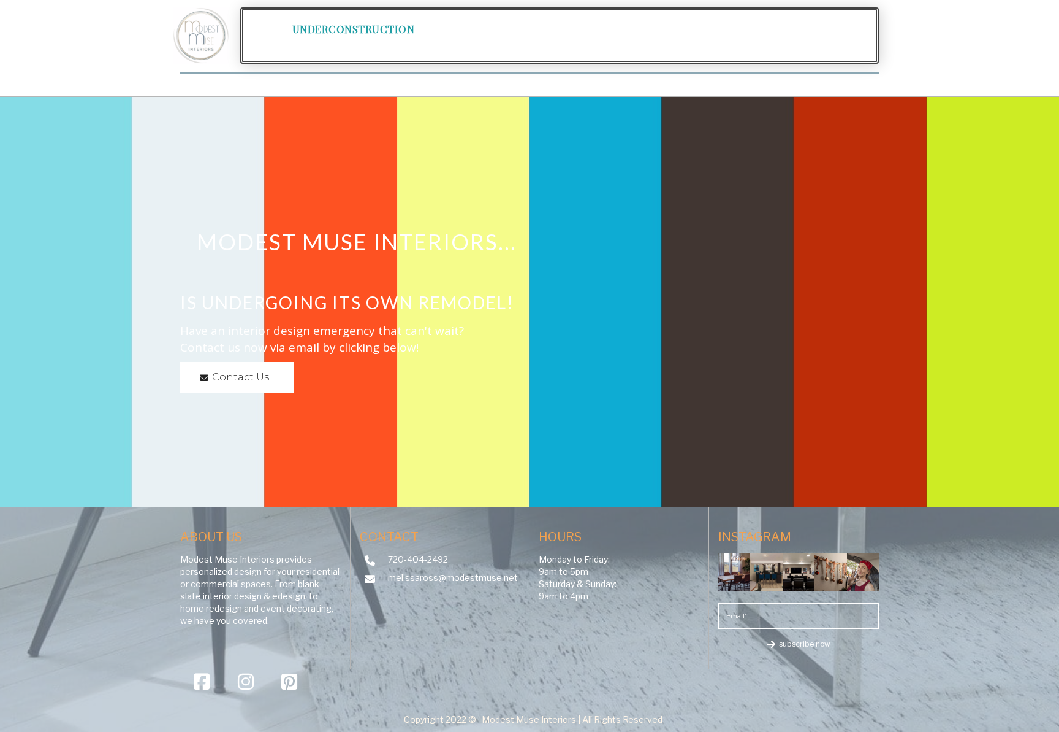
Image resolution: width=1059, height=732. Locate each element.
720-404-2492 (418, 559)
